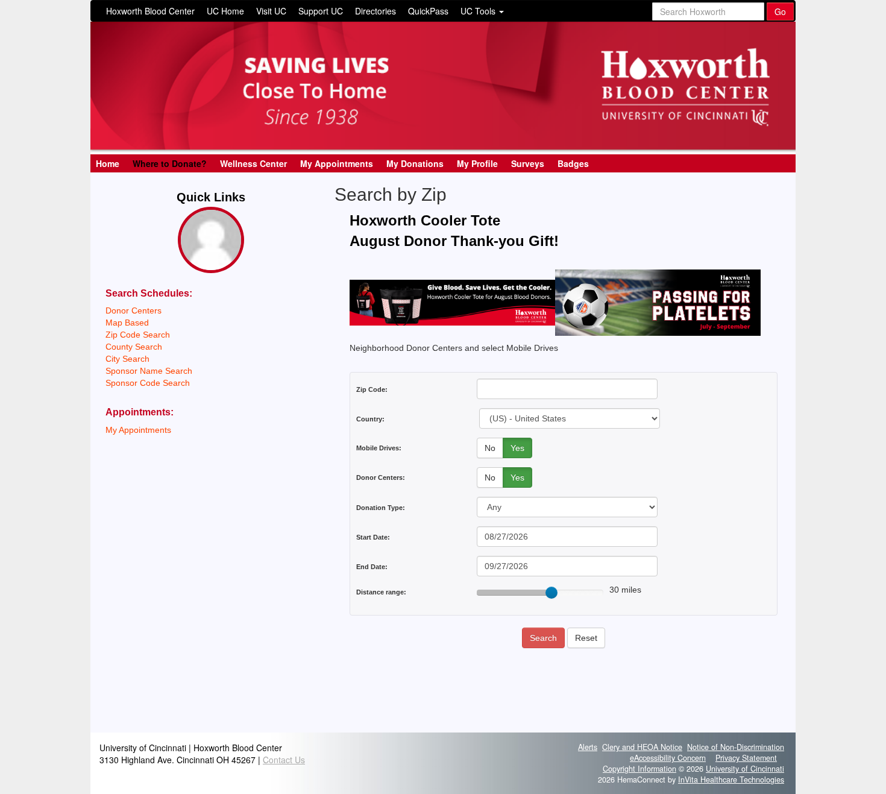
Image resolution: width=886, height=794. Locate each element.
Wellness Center (253, 163)
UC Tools (479, 11)
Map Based (127, 322)
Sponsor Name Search (148, 371)
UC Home (225, 11)
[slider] (551, 593)
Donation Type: (380, 507)
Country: (370, 419)
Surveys (527, 163)
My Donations (415, 163)
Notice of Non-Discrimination (735, 747)
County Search (133, 346)
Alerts (587, 747)
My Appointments (336, 163)
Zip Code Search (137, 334)
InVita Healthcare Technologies (731, 779)
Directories (375, 11)
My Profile (477, 163)
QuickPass (428, 11)
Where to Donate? (170, 163)
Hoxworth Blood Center (150, 11)
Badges (573, 163)
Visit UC (271, 11)
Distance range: (381, 592)
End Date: (372, 566)
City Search (127, 359)
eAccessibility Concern (668, 757)
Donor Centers (133, 310)
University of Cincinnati (745, 768)
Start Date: (373, 537)
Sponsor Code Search (147, 383)
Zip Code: (372, 389)
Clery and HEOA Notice (642, 747)
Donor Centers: (380, 477)
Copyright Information (639, 768)
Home (107, 163)
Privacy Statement (746, 757)
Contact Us (284, 760)
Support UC (320, 11)
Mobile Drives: (378, 448)
